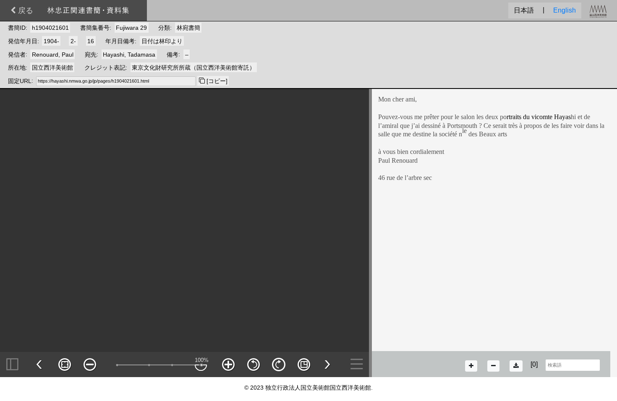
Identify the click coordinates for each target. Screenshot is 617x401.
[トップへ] (88, 9)
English (564, 10)
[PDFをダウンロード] (516, 366)
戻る (24, 10)
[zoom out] (493, 366)
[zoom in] (471, 366)
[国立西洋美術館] (598, 10)
